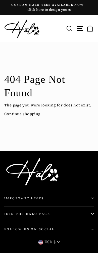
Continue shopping (22, 113)
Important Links (24, 198)
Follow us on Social (29, 229)
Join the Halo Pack (27, 214)
